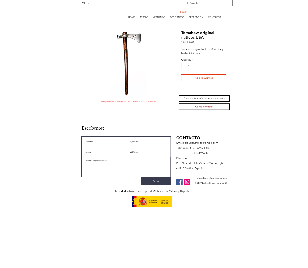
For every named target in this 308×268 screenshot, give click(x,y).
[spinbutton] (188, 66)
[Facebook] (179, 182)
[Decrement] (184, 66)
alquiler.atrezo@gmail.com (201, 142)
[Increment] (193, 66)
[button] (144, 17)
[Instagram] (187, 182)
